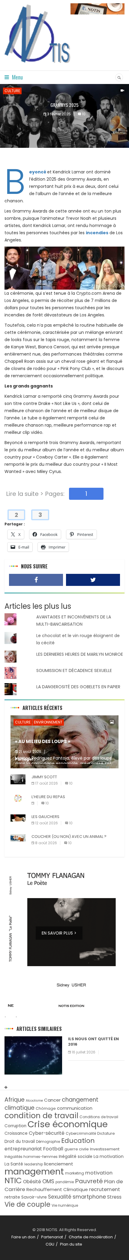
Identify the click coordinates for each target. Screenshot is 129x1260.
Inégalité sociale (75, 1156)
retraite (12, 1197)
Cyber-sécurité (46, 1133)
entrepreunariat (23, 1149)
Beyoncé (38, 172)
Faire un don (23, 1237)
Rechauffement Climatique (57, 1189)
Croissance (16, 1133)
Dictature (106, 1133)
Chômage (46, 1108)
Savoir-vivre (34, 1197)
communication (74, 1108)
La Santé (13, 1164)
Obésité (32, 1181)
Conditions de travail (99, 1116)
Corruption (15, 1126)
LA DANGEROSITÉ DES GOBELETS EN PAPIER (78, 687)
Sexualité (59, 1196)
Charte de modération (91, 1237)
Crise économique (68, 1124)
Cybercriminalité (81, 1133)
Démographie (48, 1141)
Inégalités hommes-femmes (31, 1156)
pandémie (65, 1182)
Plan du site (71, 1244)
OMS (48, 1181)
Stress (114, 1197)
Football (53, 1148)
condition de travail (41, 1115)
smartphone (89, 1196)
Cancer (52, 1100)
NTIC (13, 1180)
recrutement (104, 1189)
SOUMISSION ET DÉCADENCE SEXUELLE (74, 670)
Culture (12, 90)
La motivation (109, 1156)
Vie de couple (27, 1204)
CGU (50, 1244)
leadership (33, 1164)
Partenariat (52, 1237)
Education (78, 1140)
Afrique (14, 1100)
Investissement (104, 1149)
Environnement (48, 722)
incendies (97, 233)
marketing (74, 1173)
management (34, 1171)
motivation (98, 1172)
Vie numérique (65, 1205)
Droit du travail (19, 1141)
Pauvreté (89, 1181)
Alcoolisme (34, 1100)
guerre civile (76, 1149)
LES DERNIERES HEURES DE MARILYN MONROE (79, 654)
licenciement (58, 1164)
